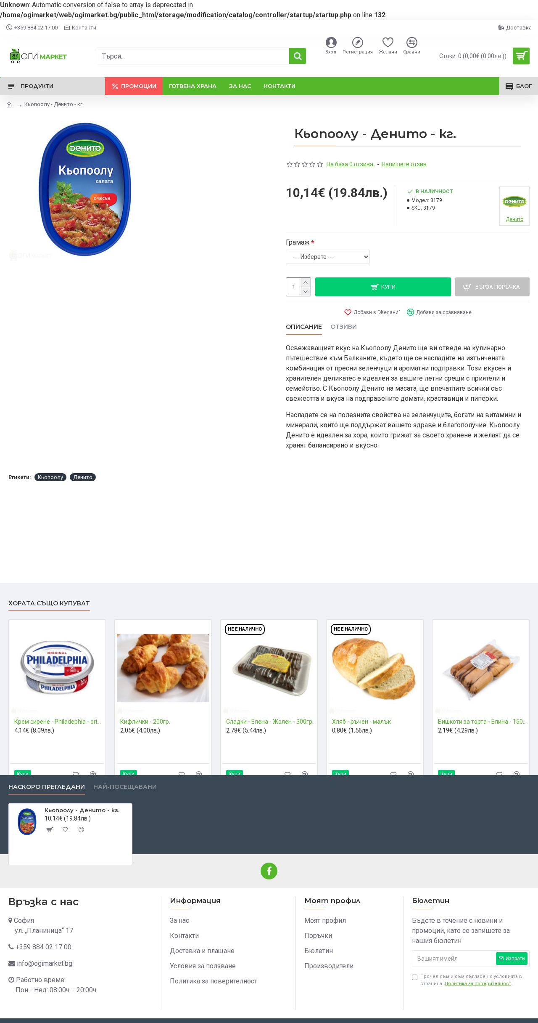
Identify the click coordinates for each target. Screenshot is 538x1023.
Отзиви (343, 326)
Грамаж (298, 242)
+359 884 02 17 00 (43, 947)
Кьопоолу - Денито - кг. (82, 810)
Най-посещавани (125, 787)
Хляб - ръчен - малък (361, 721)
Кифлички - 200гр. (145, 721)
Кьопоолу (50, 477)
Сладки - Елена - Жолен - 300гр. (270, 721)
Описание (304, 326)
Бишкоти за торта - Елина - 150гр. (482, 721)
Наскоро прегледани (46, 787)
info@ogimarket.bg (44, 963)
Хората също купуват (49, 603)
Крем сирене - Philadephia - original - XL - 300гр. (58, 721)
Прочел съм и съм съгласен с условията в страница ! (471, 980)
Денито (82, 477)
